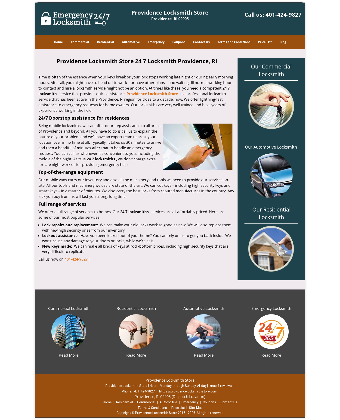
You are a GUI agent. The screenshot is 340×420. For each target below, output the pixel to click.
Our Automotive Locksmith (271, 147)
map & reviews (221, 386)
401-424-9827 (284, 14)
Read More (69, 355)
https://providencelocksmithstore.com (188, 391)
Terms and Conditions (233, 42)
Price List (265, 42)
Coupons (178, 42)
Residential (105, 42)
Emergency (156, 42)
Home (58, 42)
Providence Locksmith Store (152, 93)
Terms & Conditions (152, 408)
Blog (283, 42)
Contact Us (201, 42)
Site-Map (196, 408)
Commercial (80, 42)
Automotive (131, 42)
